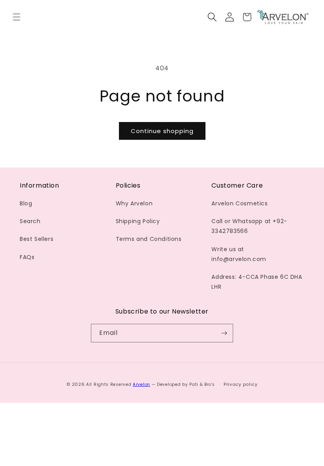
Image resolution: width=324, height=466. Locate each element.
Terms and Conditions (149, 239)
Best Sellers (36, 239)
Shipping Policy (138, 221)
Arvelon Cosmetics (239, 203)
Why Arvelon (134, 203)
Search (30, 221)
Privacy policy (241, 384)
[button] (16, 17)
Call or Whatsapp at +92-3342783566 (249, 226)
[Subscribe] (224, 333)
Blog (26, 203)
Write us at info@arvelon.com (238, 254)
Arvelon (141, 384)
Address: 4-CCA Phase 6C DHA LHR (256, 282)
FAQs (27, 257)
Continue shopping (162, 131)
